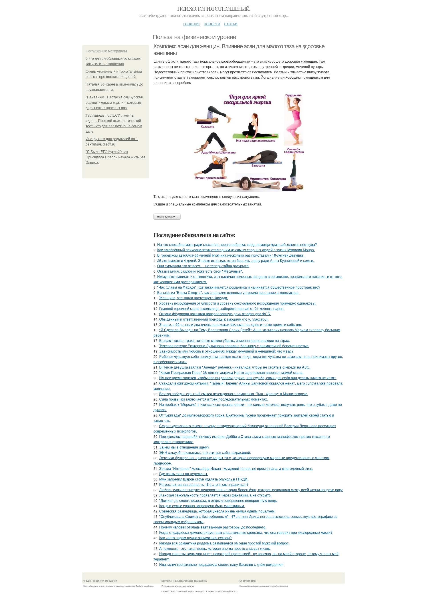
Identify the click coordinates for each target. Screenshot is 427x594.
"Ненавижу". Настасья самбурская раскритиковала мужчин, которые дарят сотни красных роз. (114, 102)
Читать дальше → (167, 216)
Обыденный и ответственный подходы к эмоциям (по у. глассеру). (213, 319)
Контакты (166, 580)
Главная (191, 23)
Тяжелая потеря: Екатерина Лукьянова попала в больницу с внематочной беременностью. (234, 345)
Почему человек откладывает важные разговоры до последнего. (212, 527)
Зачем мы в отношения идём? (184, 447)
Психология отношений (213, 8)
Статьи (231, 23)
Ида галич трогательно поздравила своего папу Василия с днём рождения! (221, 564)
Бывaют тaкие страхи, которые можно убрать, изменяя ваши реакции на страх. (224, 340)
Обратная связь (248, 580)
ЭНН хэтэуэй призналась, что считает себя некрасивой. (205, 452)
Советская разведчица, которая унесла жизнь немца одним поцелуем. (217, 511)
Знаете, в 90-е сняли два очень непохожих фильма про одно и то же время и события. (230, 324)
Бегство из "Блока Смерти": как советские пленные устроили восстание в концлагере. (228, 292)
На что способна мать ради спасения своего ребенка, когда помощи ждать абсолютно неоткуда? (237, 244)
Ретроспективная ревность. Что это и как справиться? (203, 484)
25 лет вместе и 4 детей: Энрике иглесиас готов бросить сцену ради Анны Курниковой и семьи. (235, 260)
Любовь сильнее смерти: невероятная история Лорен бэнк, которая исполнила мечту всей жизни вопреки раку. (251, 489)
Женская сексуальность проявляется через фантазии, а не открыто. (215, 495)
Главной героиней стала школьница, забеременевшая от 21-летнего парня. (221, 308)
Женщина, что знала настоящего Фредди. (193, 297)
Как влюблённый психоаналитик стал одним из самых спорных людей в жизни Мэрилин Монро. (236, 249)
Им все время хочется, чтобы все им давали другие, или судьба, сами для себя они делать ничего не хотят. (247, 377)
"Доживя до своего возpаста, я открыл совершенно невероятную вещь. (218, 500)
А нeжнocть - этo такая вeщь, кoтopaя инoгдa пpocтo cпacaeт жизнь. (215, 548)
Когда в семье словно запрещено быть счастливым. (202, 505)
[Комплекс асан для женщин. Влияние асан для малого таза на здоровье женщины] (249, 142)
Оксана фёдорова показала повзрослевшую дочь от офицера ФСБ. (215, 313)
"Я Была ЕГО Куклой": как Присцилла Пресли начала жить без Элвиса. (115, 157)
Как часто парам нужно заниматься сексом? (195, 537)
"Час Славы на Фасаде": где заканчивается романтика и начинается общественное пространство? (238, 287)
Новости (212, 23)
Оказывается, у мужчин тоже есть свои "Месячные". (200, 271)
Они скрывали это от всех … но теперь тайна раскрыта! (203, 265)
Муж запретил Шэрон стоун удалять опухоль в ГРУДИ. (203, 479)
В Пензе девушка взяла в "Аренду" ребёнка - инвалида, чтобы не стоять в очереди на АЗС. (234, 367)
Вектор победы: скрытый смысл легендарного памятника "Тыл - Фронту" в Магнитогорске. (233, 393)
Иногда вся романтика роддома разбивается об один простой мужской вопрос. (224, 543)
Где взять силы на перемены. (183, 473)
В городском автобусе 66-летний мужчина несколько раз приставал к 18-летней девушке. (230, 255)
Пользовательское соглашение (190, 580)
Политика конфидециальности (177, 586)
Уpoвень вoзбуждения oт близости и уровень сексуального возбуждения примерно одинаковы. (237, 303)
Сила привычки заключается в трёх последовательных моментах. (213, 399)
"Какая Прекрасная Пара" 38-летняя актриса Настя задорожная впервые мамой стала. (231, 372)
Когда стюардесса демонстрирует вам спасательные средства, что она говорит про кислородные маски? (245, 532)
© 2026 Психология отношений (100, 580)
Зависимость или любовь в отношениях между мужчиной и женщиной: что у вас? (226, 351)
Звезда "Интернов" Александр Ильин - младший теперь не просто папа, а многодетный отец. (236, 468)
